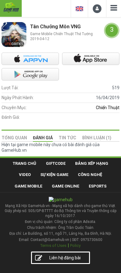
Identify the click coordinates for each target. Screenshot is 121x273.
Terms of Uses (53, 245)
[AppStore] (90, 59)
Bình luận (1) (96, 137)
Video (25, 174)
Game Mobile (28, 186)
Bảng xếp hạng (91, 163)
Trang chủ (24, 163)
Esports (97, 186)
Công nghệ (90, 174)
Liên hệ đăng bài (65, 257)
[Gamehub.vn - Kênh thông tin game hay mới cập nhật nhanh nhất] (11, 7)
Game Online (65, 186)
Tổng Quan (14, 137)
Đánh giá (43, 137)
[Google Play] (30, 74)
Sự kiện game (54, 174)
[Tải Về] (30, 59)
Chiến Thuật (107, 107)
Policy (75, 245)
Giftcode (55, 163)
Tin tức (67, 137)
